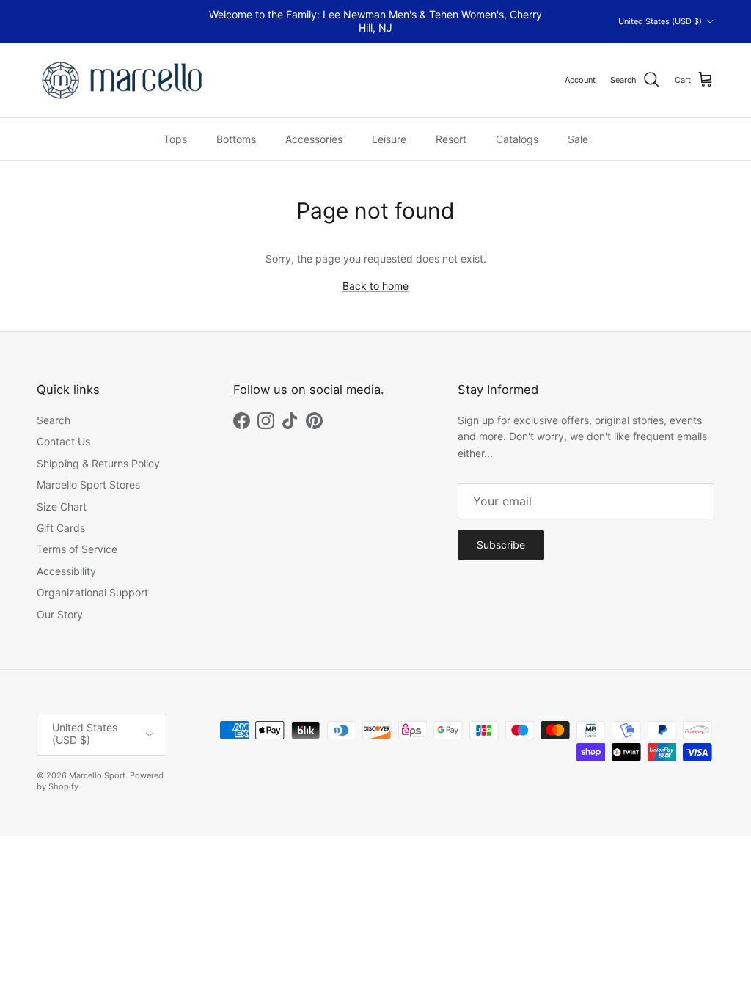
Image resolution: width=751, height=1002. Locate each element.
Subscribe (501, 544)
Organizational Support (92, 592)
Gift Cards (61, 528)
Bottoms (236, 139)
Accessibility (66, 571)
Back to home (375, 285)
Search (53, 420)
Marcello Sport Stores (88, 484)
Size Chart (62, 506)
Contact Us (63, 441)
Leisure (389, 139)
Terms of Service (77, 549)
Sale (578, 139)
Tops (175, 139)
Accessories (313, 139)
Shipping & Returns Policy (98, 463)
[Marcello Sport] (123, 80)
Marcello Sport (97, 775)
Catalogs (517, 139)
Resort (451, 139)
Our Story (60, 614)
